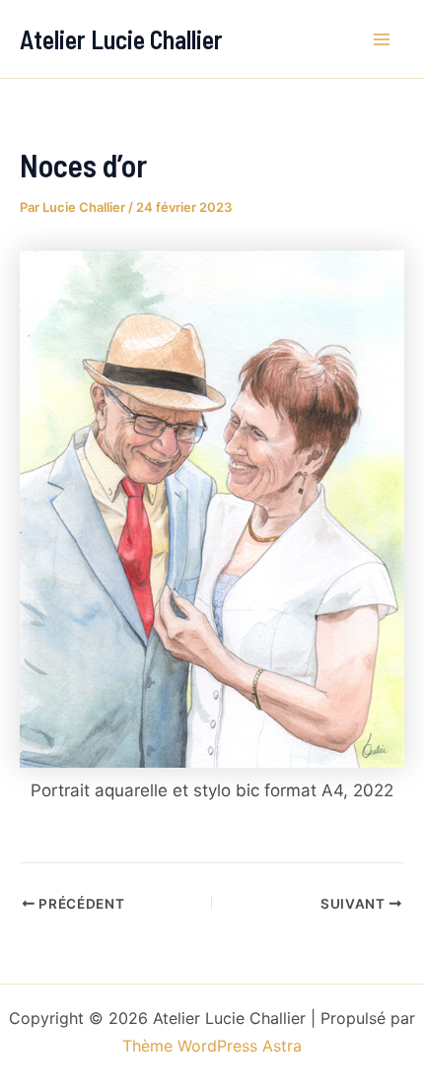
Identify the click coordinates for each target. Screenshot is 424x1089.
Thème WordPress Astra (212, 1045)
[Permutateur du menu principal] (382, 39)
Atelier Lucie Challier (121, 39)
